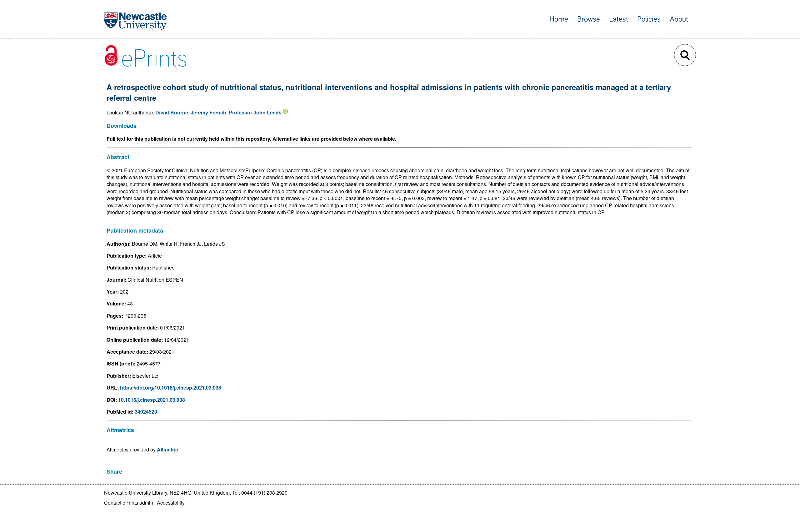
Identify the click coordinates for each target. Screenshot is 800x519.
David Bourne (171, 112)
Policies (649, 19)
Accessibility (171, 502)
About (679, 19)
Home (558, 19)
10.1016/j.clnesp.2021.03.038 (151, 399)
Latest (618, 19)
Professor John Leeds (255, 112)
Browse (588, 19)
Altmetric (167, 449)
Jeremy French (208, 112)
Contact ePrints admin (128, 502)
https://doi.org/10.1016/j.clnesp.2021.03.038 (170, 387)
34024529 (146, 411)
